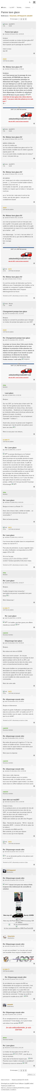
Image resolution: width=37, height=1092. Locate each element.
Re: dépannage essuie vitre (13, 699)
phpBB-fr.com (11, 1086)
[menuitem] (5, 1090)
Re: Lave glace (10, 448)
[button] (26, 19)
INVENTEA (21, 1088)
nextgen (27, 1088)
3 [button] (23, 19)
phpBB (11, 1083)
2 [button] (21, 19)
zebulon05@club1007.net (14, 119)
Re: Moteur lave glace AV (12, 67)
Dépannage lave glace (13, 641)
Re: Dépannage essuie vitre (13, 849)
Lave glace (9, 393)
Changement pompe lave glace (15, 311)
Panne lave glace (10, 12)
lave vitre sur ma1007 (11, 800)
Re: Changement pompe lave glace (16, 338)
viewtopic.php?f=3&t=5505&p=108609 (15, 558)
